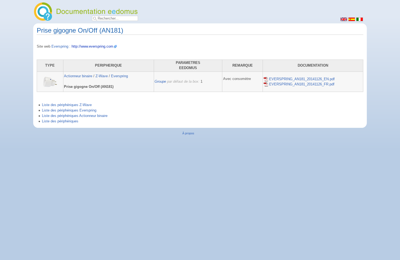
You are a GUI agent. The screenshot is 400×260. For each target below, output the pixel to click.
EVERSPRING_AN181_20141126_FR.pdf (301, 84)
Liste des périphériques (60, 121)
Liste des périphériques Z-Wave (67, 105)
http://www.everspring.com (92, 46)
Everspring (59, 46)
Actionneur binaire (78, 76)
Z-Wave (102, 76)
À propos (188, 133)
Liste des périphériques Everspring (69, 110)
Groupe (160, 81)
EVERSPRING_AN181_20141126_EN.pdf (301, 79)
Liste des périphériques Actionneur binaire (74, 116)
